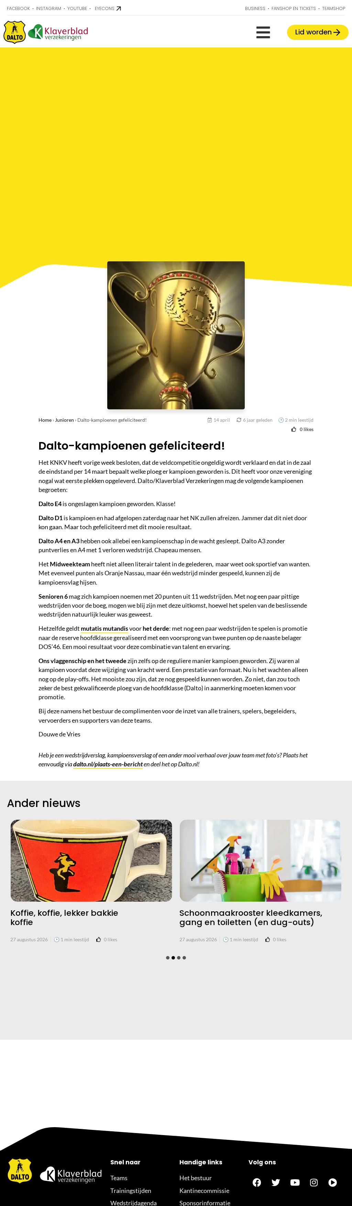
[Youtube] (295, 1182)
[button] (263, 32)
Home (45, 420)
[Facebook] (257, 1182)
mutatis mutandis (104, 628)
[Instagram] (313, 1182)
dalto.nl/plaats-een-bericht (108, 764)
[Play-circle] (332, 1182)
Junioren (64, 420)
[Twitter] (276, 1182)
